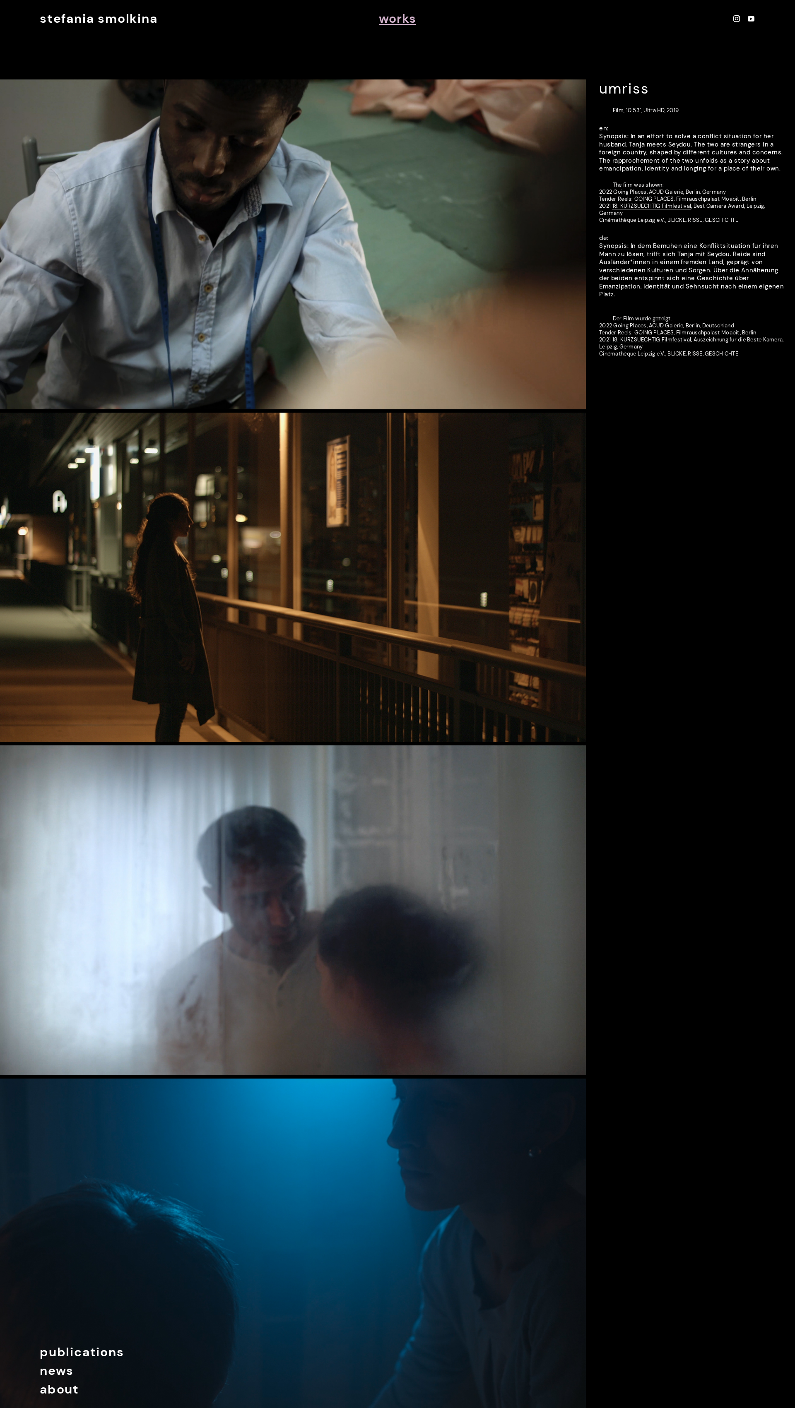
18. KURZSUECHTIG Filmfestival (651, 205)
